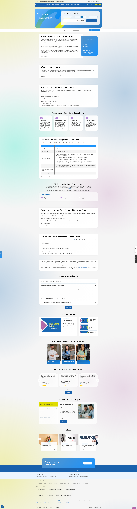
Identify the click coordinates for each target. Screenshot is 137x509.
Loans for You (48, 4)
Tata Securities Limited (53, 476)
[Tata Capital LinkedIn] (89, 501)
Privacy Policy (45, 507)
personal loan (73, 239)
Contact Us (86, 470)
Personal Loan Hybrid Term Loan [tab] (46, 404)
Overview (39, 30)
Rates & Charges (63, 30)
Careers (47, 470)
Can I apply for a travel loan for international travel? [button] (51, 281)
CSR (68, 470)
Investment (62, 4)
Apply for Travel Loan (91, 20)
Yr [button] (82, 17)
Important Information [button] (42, 483)
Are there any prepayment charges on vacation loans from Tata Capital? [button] (56, 302)
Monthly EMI (66, 20)
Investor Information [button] (53, 483)
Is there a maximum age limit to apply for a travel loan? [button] (52, 285)
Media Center (58, 470)
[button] (91, 4)
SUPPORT (93, 1)
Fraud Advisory (52, 507)
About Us (37, 470)
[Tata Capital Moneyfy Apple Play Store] (69, 503)
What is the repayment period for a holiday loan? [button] (51, 294)
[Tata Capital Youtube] (87, 501)
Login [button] (98, 4)
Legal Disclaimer (38, 507)
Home (40, 7)
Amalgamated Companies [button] (64, 483)
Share (64, 333)
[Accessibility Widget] (2, 506)
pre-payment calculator (83, 267)
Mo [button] (84, 17)
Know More (63, 421)
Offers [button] (75, 4)
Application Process (54, 30)
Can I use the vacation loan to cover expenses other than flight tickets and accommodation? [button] (60, 289)
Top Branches (85, 483)
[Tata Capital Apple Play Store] (48, 503)
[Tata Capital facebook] (80, 501)
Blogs (89, 1)
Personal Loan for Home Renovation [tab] (47, 422)
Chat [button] (134, 508)
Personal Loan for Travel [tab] (45, 417)
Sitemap (57, 507)
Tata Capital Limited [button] (41, 489)
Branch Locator (98, 470)
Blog (77, 470)
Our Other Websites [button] (76, 483)
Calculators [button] (69, 30)
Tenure (76, 15)
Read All (68, 392)
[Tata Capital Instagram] (85, 501)
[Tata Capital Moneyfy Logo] (61, 500)
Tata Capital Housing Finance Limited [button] (55, 489)
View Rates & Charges (90, 53)
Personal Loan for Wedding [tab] (45, 408)
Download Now (61, 1)
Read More (68, 307)
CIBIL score (71, 188)
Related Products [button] (76, 30)
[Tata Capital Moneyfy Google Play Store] (61, 503)
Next (97, 380)
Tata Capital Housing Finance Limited (41, 476)
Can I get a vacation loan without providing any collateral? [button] (53, 298)
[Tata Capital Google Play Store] (40, 503)
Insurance (67, 4)
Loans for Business (55, 4)
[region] (68, 160)
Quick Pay (79, 4)
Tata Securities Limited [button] (69, 489)
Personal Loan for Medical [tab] (45, 413)
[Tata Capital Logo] (39, 500)
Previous (39, 380)
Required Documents (46, 30)
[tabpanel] (53, 354)
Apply (72, 4)
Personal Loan (43, 7)
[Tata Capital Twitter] (82, 501)
